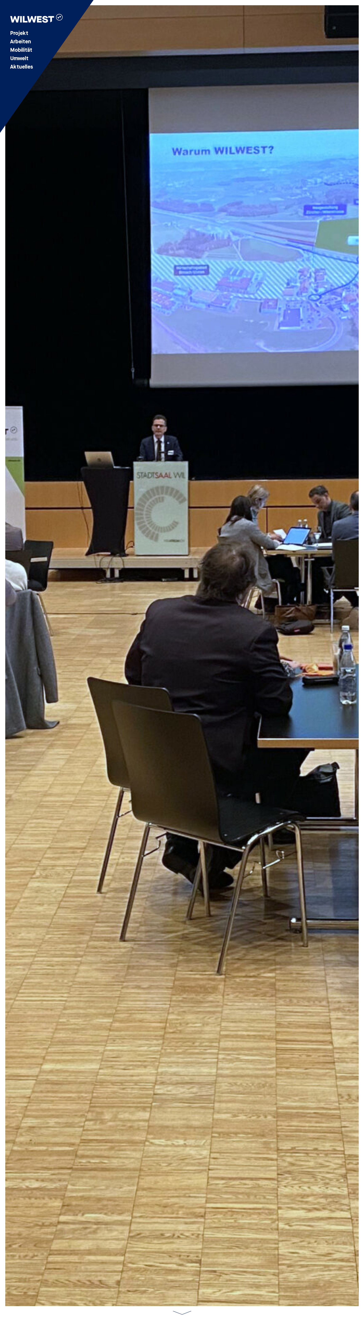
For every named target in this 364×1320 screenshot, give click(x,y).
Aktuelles (21, 67)
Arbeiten (20, 42)
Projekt (19, 33)
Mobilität (21, 50)
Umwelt (19, 59)
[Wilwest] (36, 19)
